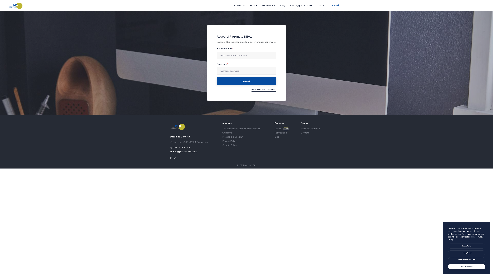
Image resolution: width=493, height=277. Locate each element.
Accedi (335, 5)
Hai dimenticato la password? (264, 89)
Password (222, 63)
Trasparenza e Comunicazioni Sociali (241, 128)
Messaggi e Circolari (301, 5)
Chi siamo (239, 5)
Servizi (253, 5)
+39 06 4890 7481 (182, 147)
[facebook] (171, 158)
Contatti (321, 5)
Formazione (268, 5)
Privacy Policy (229, 140)
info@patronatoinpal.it (185, 151)
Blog (282, 5)
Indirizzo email (225, 48)
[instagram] (175, 158)
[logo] (178, 126)
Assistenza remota (310, 128)
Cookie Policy (229, 145)
